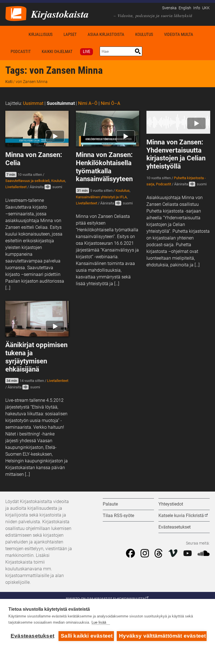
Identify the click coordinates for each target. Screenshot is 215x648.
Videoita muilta (178, 34)
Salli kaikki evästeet (87, 636)
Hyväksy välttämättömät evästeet (162, 636)
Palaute (110, 504)
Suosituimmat (61, 103)
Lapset (70, 34)
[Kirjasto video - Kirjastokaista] (16, 13)
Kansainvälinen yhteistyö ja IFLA (101, 197)
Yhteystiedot (170, 504)
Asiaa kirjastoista (106, 34)
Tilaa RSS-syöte (118, 515)
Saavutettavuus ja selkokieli (27, 181)
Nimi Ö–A (110, 103)
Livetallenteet (16, 187)
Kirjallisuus (41, 34)
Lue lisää (99, 622)
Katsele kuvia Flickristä (181, 515)
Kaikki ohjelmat (57, 51)
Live (86, 51)
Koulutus (144, 34)
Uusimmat (33, 103)
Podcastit (21, 51)
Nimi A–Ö (87, 103)
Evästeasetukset (32, 636)
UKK (206, 8)
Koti (14, 34)
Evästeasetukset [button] (174, 527)
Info (196, 8)
